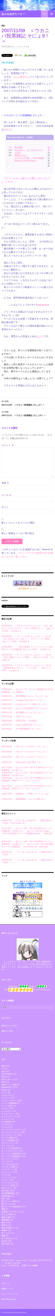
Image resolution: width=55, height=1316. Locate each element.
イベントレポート (9, 1100)
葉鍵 (3, 1236)
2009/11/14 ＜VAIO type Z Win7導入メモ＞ (22, 762)
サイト (5, 507)
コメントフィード (9, 1294)
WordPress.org (8, 1299)
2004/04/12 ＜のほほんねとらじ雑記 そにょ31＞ (24, 704)
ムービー (5, 1180)
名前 (5, 483)
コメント (7, 445)
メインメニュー (51, 13)
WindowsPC (6, 1087)
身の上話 (5, 1244)
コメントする (23, 47)
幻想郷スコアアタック (11, 1212)
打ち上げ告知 (7, 1214)
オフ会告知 (6, 1122)
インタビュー (7, 1111)
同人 (3, 1199)
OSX (3, 1082)
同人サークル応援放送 (11, 1206)
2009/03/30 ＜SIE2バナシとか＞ (17, 716)
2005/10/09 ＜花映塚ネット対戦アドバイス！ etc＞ (25, 794)
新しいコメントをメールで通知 (17, 523)
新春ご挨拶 (6, 1217)
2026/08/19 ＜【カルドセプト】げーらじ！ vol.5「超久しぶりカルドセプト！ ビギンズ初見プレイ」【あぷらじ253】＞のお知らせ (27, 628)
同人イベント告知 (9, 1201)
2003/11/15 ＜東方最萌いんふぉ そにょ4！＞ (22, 712)
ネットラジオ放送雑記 (11, 1156)
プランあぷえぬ (8, 1164)
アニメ (4, 1092)
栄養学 (4, 1230)
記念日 (4, 1241)
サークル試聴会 (8, 1140)
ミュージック (7, 1177)
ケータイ (5, 1124)
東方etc (4, 1225)
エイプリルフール (9, 1116)
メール (6, 495)
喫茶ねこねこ (21, 155)
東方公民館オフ (8, 1228)
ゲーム (4, 1127)
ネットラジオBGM (9, 1148)
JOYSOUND (6, 1074)
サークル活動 (7, 1138)
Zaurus (4, 1090)
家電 (3, 1209)
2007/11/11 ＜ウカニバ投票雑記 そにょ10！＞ (23, 414)
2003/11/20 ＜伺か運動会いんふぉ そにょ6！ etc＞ (25, 696)
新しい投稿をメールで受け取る (17, 533)
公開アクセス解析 (29, 1265)
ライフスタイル (8, 1183)
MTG (3, 1077)
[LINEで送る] (30, 55)
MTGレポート (7, 1079)
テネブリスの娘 (29, 159)
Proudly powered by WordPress (14, 1312)
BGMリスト (6, 1026)
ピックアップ (7, 1159)
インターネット (8, 1114)
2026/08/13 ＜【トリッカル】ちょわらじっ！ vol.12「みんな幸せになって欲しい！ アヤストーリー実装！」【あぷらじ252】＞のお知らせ (27, 639)
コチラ (7, 129)
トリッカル (6, 1145)
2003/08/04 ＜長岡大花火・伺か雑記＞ (20, 720)
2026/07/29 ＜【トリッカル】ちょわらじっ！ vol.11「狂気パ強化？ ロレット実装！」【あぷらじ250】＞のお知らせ (27, 657)
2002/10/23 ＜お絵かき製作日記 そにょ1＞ (22, 725)
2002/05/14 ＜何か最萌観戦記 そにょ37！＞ (22, 729)
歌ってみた (6, 1233)
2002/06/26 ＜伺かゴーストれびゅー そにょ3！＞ (25, 751)
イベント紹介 (7, 1106)
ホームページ (7, 1172)
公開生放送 (6, 1196)
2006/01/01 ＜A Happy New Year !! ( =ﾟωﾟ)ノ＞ (24, 700)
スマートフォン (8, 1143)
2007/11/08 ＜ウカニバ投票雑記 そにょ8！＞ (23, 403)
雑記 (3, 26)
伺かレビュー (7, 1188)
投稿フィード (7, 1288)
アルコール (6, 1095)
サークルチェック (9, 1135)
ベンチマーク (7, 1169)
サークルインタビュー (11, 1132)
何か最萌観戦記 (8, 1193)
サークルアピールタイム (11, 1130)
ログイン (5, 1283)
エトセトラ (6, 1119)
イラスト (5, 1108)
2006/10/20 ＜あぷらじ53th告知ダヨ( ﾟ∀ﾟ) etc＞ (25, 708)
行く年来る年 (7, 1238)
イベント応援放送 (9, 1103)
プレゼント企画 (8, 1167)
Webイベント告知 (9, 1084)
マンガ (4, 1175)
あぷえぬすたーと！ (13, 13)
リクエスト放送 (8, 1185)
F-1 (2, 1069)
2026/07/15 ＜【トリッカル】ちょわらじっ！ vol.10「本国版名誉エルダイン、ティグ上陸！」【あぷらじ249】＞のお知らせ (26, 668)
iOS (3, 1071)
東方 (3, 1222)
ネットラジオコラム (10, 1151)
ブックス (5, 1161)
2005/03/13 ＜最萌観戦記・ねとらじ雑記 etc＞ (23, 799)
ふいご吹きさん (21, 76)
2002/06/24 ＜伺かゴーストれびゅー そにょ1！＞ (25, 757)
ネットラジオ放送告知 (11, 1153)
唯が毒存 (19, 147)
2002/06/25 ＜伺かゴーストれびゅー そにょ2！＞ (25, 746)
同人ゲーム (6, 1204)
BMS (3, 1066)
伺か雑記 (5, 1190)
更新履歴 (5, 1220)
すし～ (14, 47)
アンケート (6, 1098)
